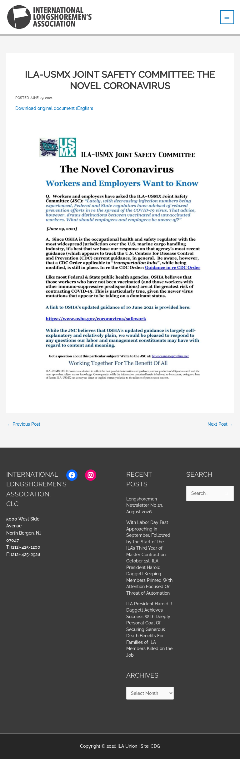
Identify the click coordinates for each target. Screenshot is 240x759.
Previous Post (23, 424)
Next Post (220, 424)
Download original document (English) (54, 108)
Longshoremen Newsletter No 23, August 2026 (144, 505)
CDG (155, 746)
